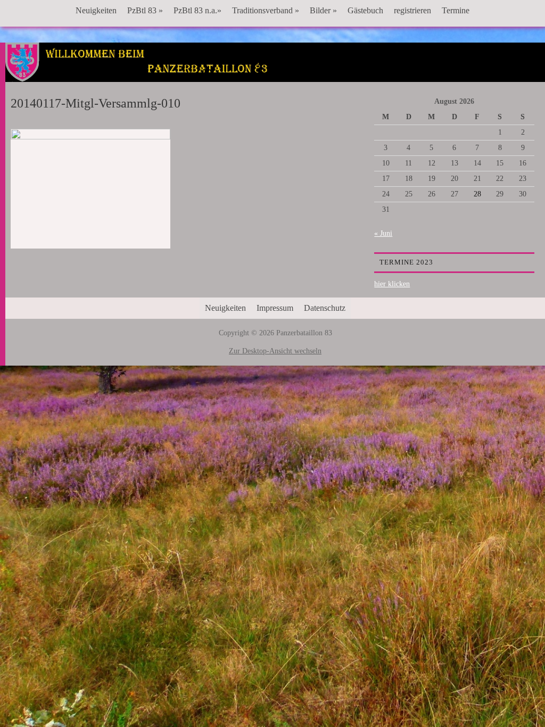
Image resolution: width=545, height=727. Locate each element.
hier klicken (392, 284)
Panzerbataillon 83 (275, 75)
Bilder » (323, 10)
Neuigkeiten (96, 10)
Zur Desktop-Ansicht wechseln (275, 351)
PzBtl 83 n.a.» (197, 10)
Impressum (275, 307)
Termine (455, 10)
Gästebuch (365, 10)
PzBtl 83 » (145, 10)
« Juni (383, 233)
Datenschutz (324, 307)
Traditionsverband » (265, 10)
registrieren (412, 10)
